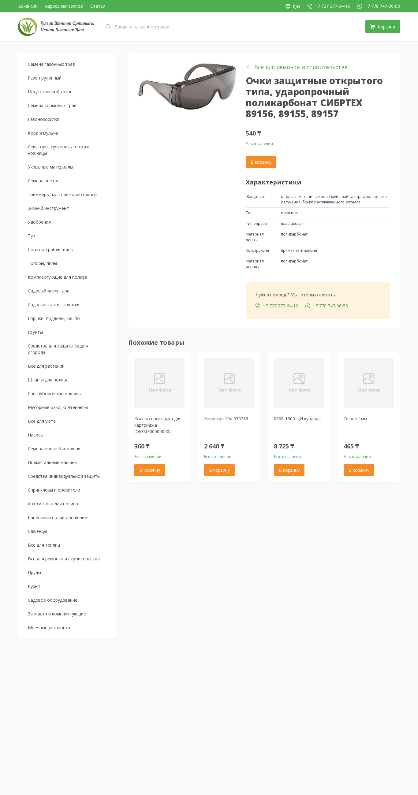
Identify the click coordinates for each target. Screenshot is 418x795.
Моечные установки (49, 627)
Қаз (296, 6)
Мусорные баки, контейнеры (58, 407)
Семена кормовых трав (52, 105)
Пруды (34, 572)
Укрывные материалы (50, 167)
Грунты (35, 332)
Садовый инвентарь (48, 291)
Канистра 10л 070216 (226, 419)
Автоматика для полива (53, 504)
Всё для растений (46, 366)
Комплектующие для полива (57, 277)
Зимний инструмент (48, 208)
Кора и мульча (43, 133)
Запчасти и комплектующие (57, 614)
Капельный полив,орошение (57, 517)
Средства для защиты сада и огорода (58, 349)
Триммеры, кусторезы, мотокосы (62, 194)
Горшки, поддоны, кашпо (54, 318)
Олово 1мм (355, 419)
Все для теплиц (44, 545)
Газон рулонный (45, 78)
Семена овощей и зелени (54, 448)
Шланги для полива (48, 380)
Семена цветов (44, 181)
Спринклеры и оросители (54, 490)
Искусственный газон (50, 92)
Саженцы (37, 531)
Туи (31, 236)
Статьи (97, 6)
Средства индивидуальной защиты (64, 476)
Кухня (34, 586)
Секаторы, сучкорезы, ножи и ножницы (59, 150)
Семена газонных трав (51, 64)
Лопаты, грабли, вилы (50, 249)
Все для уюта (42, 421)
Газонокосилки (43, 119)
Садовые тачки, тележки (54, 304)
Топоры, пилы (42, 263)
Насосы (35, 435)
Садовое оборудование (52, 600)
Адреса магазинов (64, 6)
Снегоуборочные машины (54, 393)
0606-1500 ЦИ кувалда (297, 419)
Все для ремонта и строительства (64, 559)
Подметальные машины (52, 462)
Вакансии (28, 6)
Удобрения (39, 222)
